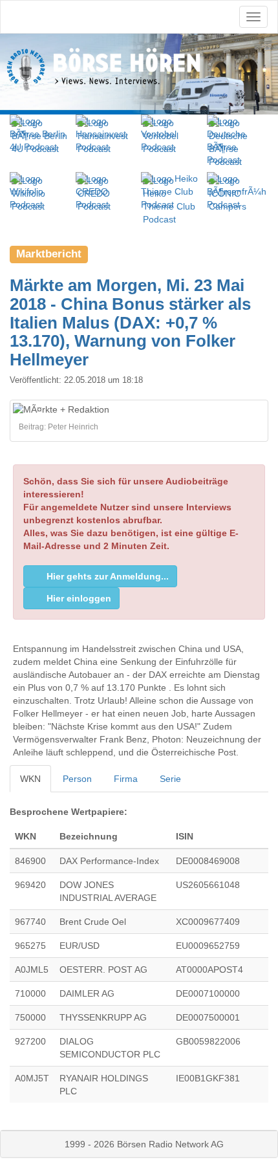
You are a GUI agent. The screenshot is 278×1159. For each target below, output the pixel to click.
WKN (30, 779)
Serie (170, 779)
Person (77, 779)
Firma (126, 779)
